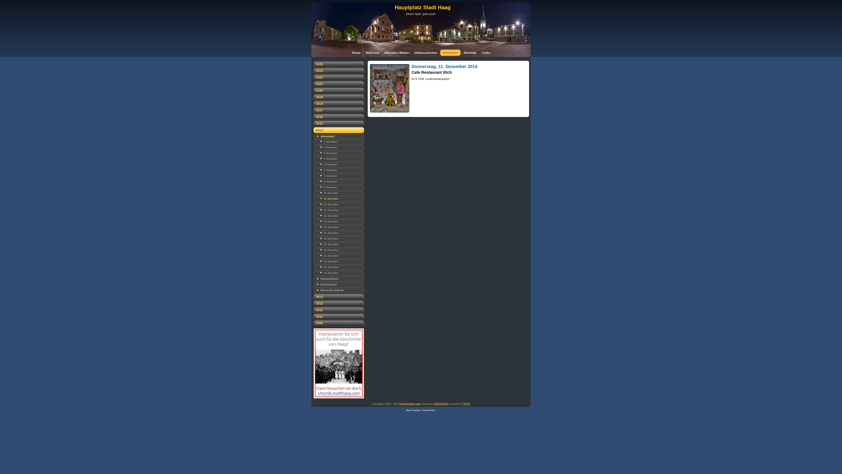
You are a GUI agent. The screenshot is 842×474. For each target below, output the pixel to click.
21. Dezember (331, 256)
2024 (319, 71)
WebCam (372, 52)
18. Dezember (331, 238)
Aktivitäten (450, 52)
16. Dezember (331, 227)
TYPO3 (466, 403)
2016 (319, 117)
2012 (319, 303)
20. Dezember (331, 250)
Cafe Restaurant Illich (432, 72)
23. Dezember (331, 267)
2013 (319, 297)
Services (470, 52)
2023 (319, 77)
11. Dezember (331, 199)
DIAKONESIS (440, 403)
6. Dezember (330, 170)
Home (356, 52)
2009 (319, 323)
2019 (319, 97)
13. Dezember (331, 210)
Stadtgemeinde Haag (410, 403)
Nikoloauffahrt (329, 278)
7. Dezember (330, 176)
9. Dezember (330, 187)
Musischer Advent (332, 290)
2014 (319, 130)
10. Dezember (331, 193)
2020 (319, 90)
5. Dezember (330, 164)
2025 (319, 64)
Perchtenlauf (329, 284)
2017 (319, 110)
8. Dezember (330, 181)
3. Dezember (330, 153)
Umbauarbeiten (425, 52)
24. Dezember (331, 273)
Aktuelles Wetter (396, 52)
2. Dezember (330, 147)
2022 (319, 84)
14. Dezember (331, 216)
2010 (319, 316)
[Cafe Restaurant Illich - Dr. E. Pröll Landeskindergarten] (389, 113)
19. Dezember (331, 244)
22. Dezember (331, 261)
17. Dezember (331, 233)
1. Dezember (330, 141)
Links (486, 52)
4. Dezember (330, 159)
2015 (319, 123)
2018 (319, 104)
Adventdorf (328, 136)
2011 (319, 310)
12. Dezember (331, 204)
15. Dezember (331, 221)
